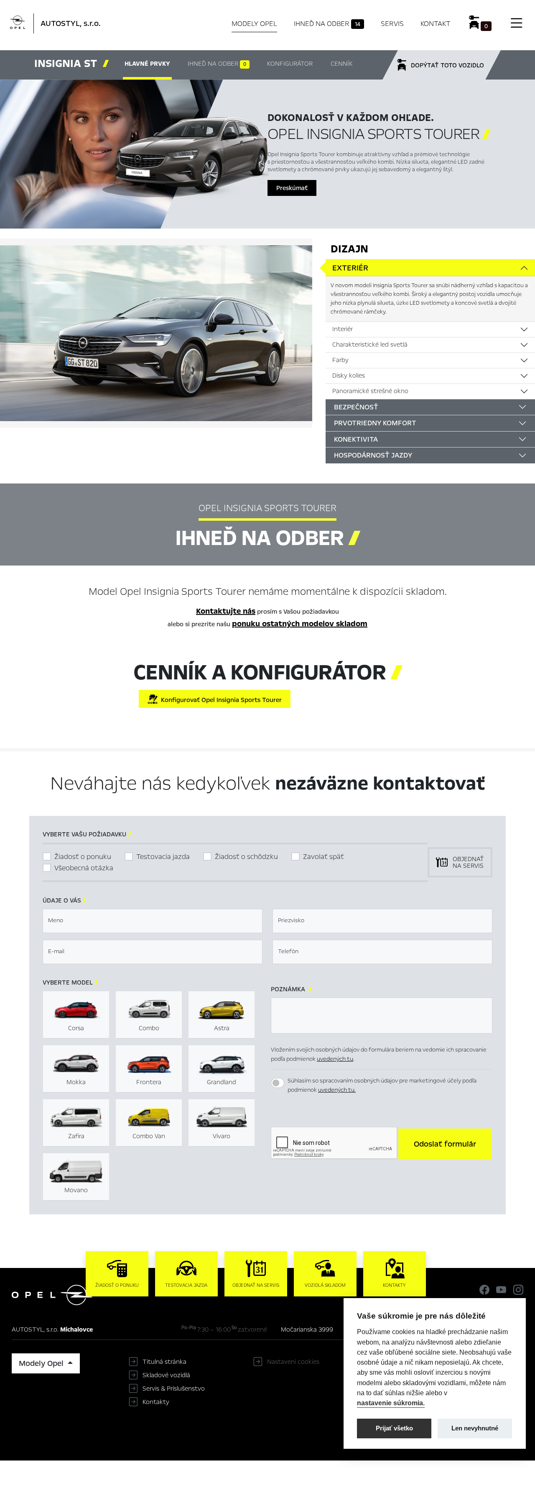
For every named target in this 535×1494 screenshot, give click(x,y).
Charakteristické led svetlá (370, 344)
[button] (445, 1144)
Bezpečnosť (356, 407)
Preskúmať (292, 188)
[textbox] (152, 921)
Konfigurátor (290, 63)
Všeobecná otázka (83, 868)
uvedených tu (335, 1059)
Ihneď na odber (327, 23)
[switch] (277, 1083)
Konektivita (356, 439)
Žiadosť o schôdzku (246, 856)
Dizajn (349, 249)
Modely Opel (254, 23)
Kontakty (156, 1402)
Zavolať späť (323, 856)
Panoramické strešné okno (370, 391)
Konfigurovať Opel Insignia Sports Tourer (220, 700)
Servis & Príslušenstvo (174, 1388)
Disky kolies (348, 375)
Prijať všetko (394, 1428)
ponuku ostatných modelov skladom (299, 623)
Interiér (342, 329)
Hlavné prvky (147, 63)
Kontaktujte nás (225, 611)
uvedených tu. (337, 1090)
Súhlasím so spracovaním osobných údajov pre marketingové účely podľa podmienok (382, 1085)
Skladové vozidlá (166, 1375)
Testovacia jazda (163, 856)
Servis (392, 23)
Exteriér (350, 267)
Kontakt (435, 23)
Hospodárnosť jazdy (373, 455)
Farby (340, 360)
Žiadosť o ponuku (82, 856)
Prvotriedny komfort (375, 423)
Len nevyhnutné (474, 1428)
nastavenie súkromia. (391, 1403)
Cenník (341, 63)
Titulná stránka (164, 1362)
